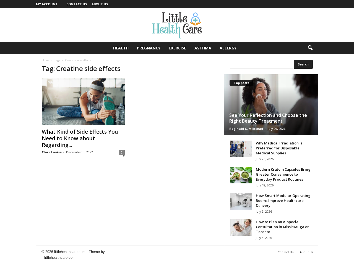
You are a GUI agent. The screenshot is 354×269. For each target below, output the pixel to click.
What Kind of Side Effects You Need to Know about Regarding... (80, 138)
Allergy (228, 48)
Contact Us (76, 4)
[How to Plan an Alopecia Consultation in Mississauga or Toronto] (241, 227)
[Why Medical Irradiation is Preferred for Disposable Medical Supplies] (241, 149)
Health (121, 48)
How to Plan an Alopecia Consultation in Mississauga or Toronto (282, 226)
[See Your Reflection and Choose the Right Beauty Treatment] (271, 104)
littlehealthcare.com (60, 257)
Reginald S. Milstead (246, 128)
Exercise (177, 48)
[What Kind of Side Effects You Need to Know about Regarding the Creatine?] (83, 101)
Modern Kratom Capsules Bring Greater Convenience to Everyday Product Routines (283, 174)
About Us (100, 4)
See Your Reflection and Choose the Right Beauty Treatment (268, 118)
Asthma (202, 48)
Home (45, 60)
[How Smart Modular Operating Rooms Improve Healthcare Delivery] (241, 201)
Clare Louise (52, 152)
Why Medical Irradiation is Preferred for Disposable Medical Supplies (279, 148)
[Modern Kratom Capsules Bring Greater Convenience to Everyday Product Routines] (241, 175)
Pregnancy (148, 48)
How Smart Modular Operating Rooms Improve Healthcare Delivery (283, 200)
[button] (310, 48)
